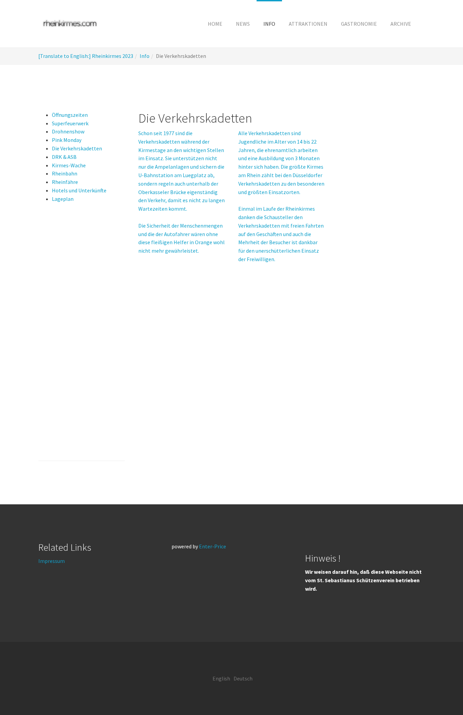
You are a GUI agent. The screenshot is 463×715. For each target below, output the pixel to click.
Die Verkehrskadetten (77, 148)
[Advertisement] (81, 337)
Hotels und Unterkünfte (79, 190)
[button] (269, 23)
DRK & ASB (64, 156)
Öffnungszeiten (70, 114)
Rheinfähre (65, 181)
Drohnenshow (68, 131)
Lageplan (63, 198)
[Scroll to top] (441, 693)
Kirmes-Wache (69, 165)
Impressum (51, 561)
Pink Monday (66, 139)
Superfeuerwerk (70, 123)
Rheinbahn (64, 173)
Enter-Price (212, 546)
